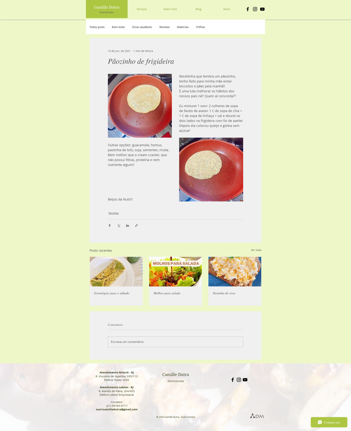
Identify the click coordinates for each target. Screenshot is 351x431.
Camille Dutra (106, 7)
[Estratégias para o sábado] (116, 271)
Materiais (183, 27)
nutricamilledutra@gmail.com (117, 409)
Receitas (164, 27)
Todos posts (97, 27)
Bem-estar (118, 27)
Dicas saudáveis (142, 27)
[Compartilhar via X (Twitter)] (118, 225)
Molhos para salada (167, 293)
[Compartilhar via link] (136, 225)
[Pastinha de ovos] (234, 271)
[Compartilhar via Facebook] (109, 225)
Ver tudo (256, 250)
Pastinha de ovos (224, 293)
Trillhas (200, 27)
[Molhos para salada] (175, 271)
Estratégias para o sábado (111, 293)
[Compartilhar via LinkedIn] (127, 225)
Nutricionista (106, 12)
